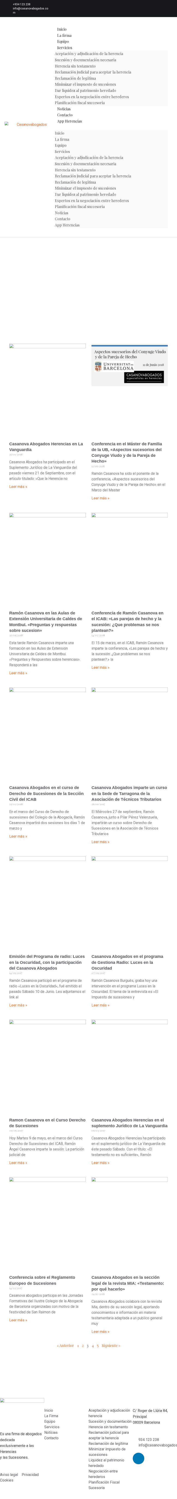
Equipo (63, 41)
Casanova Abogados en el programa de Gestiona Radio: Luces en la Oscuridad (127, 962)
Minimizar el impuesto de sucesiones (85, 84)
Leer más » (18, 486)
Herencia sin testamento (75, 66)
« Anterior (65, 1345)
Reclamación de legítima (75, 78)
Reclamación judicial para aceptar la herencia (93, 72)
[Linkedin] (69, 8)
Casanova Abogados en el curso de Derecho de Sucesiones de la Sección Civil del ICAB (46, 793)
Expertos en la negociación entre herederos (92, 96)
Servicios (64, 47)
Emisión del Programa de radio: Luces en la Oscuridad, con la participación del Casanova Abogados (47, 962)
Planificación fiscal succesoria (80, 102)
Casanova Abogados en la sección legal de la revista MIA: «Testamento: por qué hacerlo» (127, 1283)
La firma (64, 35)
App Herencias (69, 121)
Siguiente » (111, 1345)
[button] (111, 127)
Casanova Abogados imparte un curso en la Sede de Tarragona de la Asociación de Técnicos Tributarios (129, 793)
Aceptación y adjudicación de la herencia (89, 53)
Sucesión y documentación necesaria (85, 59)
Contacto (65, 114)
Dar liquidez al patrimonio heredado (85, 90)
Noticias (64, 108)
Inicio (62, 29)
